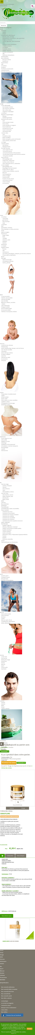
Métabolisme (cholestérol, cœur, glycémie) (13, 38)
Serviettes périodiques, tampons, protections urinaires (17, 253)
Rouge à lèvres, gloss (8, 169)
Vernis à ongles (6, 175)
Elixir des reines (11, 941)
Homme (4, 243)
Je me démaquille (5, 105)
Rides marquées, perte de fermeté (11, 139)
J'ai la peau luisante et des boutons (11, 153)
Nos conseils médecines (8, 987)
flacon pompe (6, 221)
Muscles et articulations (7, 580)
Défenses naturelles (8, 539)
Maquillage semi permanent (10, 168)
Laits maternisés (5, 305)
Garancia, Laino (6, 240)
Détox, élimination (5, 623)
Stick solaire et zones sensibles (9, 400)
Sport (1, 574)
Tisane (3, 540)
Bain (2, 226)
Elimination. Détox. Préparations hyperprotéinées (15, 534)
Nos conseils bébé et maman (9, 989)
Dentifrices (5, 61)
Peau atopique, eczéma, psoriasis (10, 229)
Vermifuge (4, 443)
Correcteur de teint (7, 180)
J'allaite (3, 304)
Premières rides (7, 136)
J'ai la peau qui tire (7, 151)
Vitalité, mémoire (7, 50)
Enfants (4, 537)
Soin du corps (4, 493)
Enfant (4, 33)
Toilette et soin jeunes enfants (9, 311)
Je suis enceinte (5, 296)
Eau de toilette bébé (6, 308)
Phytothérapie (5, 507)
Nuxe (4, 237)
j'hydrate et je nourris (6, 119)
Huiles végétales (5, 522)
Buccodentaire (5, 58)
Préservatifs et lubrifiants (9, 255)
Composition (10, 855)
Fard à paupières (7, 174)
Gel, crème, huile (7, 110)
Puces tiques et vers (6, 438)
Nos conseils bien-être (7, 991)
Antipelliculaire (4, 982)
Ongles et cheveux (7, 40)
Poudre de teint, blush (8, 178)
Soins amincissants (6, 614)
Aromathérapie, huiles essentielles (10, 508)
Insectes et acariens (6, 72)
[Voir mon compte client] (1, 744)
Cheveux (2, 343)
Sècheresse (6, 252)
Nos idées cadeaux (6, 998)
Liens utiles (4, 1010)
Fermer (30, 1028)
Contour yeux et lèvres (8, 162)
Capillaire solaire (5, 401)
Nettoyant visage (5, 659)
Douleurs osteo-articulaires (9, 44)
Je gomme (4, 224)
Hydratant (3, 669)
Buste (2, 256)
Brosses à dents (7, 59)
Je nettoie (4, 113)
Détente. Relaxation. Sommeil (10, 527)
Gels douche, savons (8, 495)
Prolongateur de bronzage (8, 403)
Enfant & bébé (4, 397)
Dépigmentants (6, 146)
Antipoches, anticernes (8, 160)
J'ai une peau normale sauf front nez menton (14, 154)
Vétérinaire (3, 437)
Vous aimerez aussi (6, 916)
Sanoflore (5, 813)
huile (4, 223)
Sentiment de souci (7, 511)
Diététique (4, 505)
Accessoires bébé (6, 310)
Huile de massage (7, 259)
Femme (4, 249)
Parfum (3, 663)
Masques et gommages (7, 114)
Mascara (5, 172)
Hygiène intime (5, 247)
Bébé (1, 295)
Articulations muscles (8, 261)
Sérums (4, 487)
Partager (23, 808)
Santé (1, 29)
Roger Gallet (6, 235)
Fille (4, 250)
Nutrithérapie (4, 524)
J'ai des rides (4, 133)
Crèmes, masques (7, 485)
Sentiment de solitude (8, 516)
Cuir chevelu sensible (6, 350)
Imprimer (12, 808)
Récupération (4, 579)
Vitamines (3, 30)
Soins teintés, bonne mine (9, 140)
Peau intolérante (7, 127)
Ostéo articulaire (7, 533)
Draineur (3, 617)
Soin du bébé (4, 301)
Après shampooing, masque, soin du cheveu (12, 348)
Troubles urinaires (7, 46)
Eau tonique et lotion (8, 107)
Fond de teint (6, 177)
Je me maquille (5, 165)
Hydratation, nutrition (6, 227)
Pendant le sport (5, 577)
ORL (4, 53)
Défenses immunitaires (8, 55)
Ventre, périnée (7, 262)
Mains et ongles (5, 232)
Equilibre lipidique (7, 530)
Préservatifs (4, 667)
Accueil (3, 766)
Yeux (4, 43)
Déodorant (4, 244)
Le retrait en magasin (7, 1003)
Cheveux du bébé (5, 299)
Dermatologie (4, 447)
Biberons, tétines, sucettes (8, 302)
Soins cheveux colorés (7, 353)
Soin (4, 120)
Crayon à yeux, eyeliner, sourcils (11, 171)
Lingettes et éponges (8, 111)
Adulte (4, 32)
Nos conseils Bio (5, 993)
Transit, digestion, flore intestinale (11, 41)
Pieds (2, 230)
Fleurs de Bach (5, 510)
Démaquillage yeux (7, 159)
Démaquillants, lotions (8, 492)
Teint (4, 490)
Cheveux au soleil (5, 357)
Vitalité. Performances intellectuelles (12, 528)
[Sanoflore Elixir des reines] (17, 928)
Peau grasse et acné (8, 128)
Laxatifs (3, 449)
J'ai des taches (5, 143)
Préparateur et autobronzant (8, 394)
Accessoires (6, 183)
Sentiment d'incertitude (9, 513)
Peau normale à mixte (8, 122)
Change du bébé (5, 307)
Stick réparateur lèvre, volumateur (11, 163)
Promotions (3, 740)
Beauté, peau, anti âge (8, 36)
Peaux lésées (4, 62)
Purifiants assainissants (7, 69)
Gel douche (4, 658)
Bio (1, 482)
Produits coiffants (5, 354)
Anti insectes (4, 450)
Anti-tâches (5, 145)
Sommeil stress (5, 70)
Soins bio (3, 356)
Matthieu (5, 241)
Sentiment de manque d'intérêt (10, 514)
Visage (1, 104)
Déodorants (6, 498)
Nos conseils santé (6, 996)
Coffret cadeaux (5, 708)
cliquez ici (13, 1033)
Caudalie (5, 238)
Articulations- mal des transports (9, 446)
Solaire (2, 392)
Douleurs (3, 67)
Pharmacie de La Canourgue (7, 4)
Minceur (2, 612)
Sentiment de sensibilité (9, 517)
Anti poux (3, 360)
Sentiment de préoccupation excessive (13, 521)
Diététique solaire (5, 404)
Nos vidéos (4, 1012)
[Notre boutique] (17, 1)
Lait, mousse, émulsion (8, 108)
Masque (5, 116)
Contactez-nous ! (6, 1005)
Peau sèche (5, 124)
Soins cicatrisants (7, 130)
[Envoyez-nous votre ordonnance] (33, 6)
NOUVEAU (2, 979)
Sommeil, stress (7, 49)
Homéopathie (4, 56)
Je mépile (3, 246)
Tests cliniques (20, 855)
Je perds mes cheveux (7, 345)
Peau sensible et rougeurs (9, 125)
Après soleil (4, 398)
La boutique (4, 1001)
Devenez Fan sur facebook (13, 1015)
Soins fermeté (5, 615)
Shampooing (4, 346)
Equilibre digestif (7, 525)
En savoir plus (3, 844)
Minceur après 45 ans (6, 620)
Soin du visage (5, 484)
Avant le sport (4, 575)
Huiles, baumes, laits (8, 496)
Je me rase (4, 656)
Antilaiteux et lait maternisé (8, 444)
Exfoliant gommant (7, 117)
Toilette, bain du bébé (6, 298)
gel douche (5, 220)
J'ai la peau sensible (8, 156)
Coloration (4, 351)
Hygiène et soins (5, 441)
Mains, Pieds (6, 499)
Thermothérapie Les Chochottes (9, 542)
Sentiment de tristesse (8, 519)
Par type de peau (5, 148)
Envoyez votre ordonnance (8, 1007)
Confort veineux (7, 531)
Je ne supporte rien (8, 149)
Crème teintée (6, 182)
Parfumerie (4, 233)
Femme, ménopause (8, 52)
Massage (3, 258)
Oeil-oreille (4, 440)
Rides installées (7, 137)
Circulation (5, 47)
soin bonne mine (7, 131)
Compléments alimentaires (8, 35)
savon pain (5, 218)
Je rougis (3, 142)
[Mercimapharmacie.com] (17, 13)
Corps (1, 215)
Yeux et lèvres (4, 157)
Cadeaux (2, 701)
